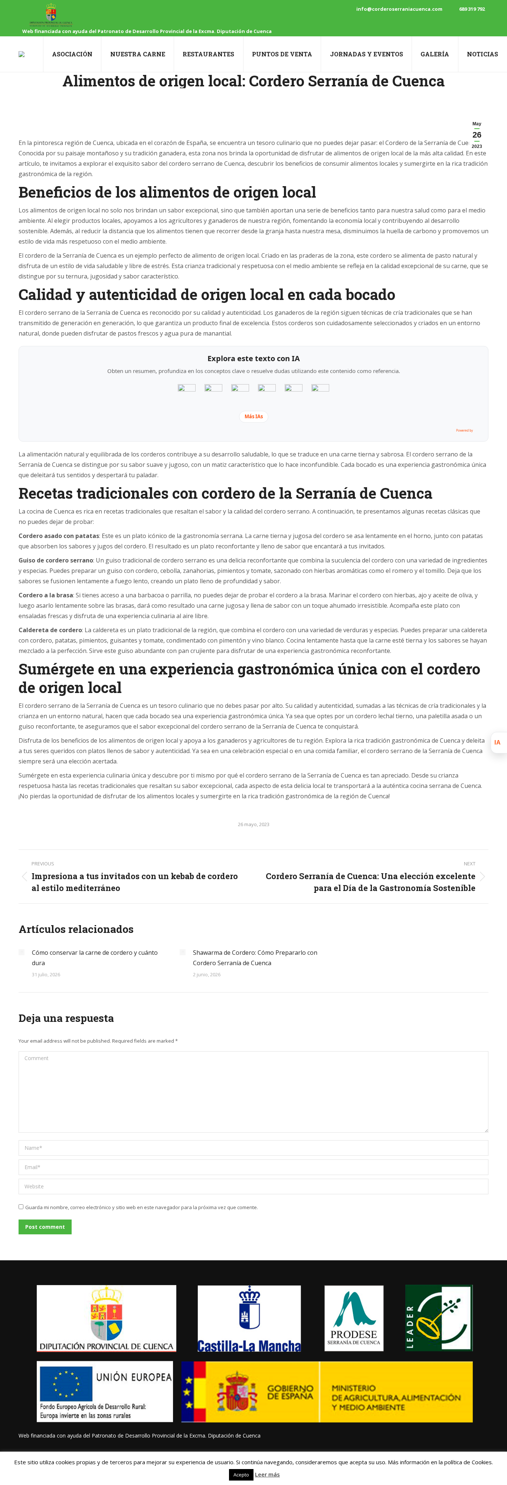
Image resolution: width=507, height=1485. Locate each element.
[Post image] (21, 952)
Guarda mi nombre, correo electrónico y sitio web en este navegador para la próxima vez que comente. (141, 1207)
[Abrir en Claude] (266, 393)
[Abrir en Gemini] (213, 393)
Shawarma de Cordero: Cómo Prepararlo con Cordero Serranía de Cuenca (255, 957)
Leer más (267, 1474)
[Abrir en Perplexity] (240, 393)
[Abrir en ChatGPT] (186, 393)
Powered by (464, 430)
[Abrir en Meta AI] (320, 393)
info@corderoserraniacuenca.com (399, 9)
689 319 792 (472, 9)
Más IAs (254, 416)
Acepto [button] (241, 1474)
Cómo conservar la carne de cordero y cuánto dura (95, 957)
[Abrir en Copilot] (293, 393)
